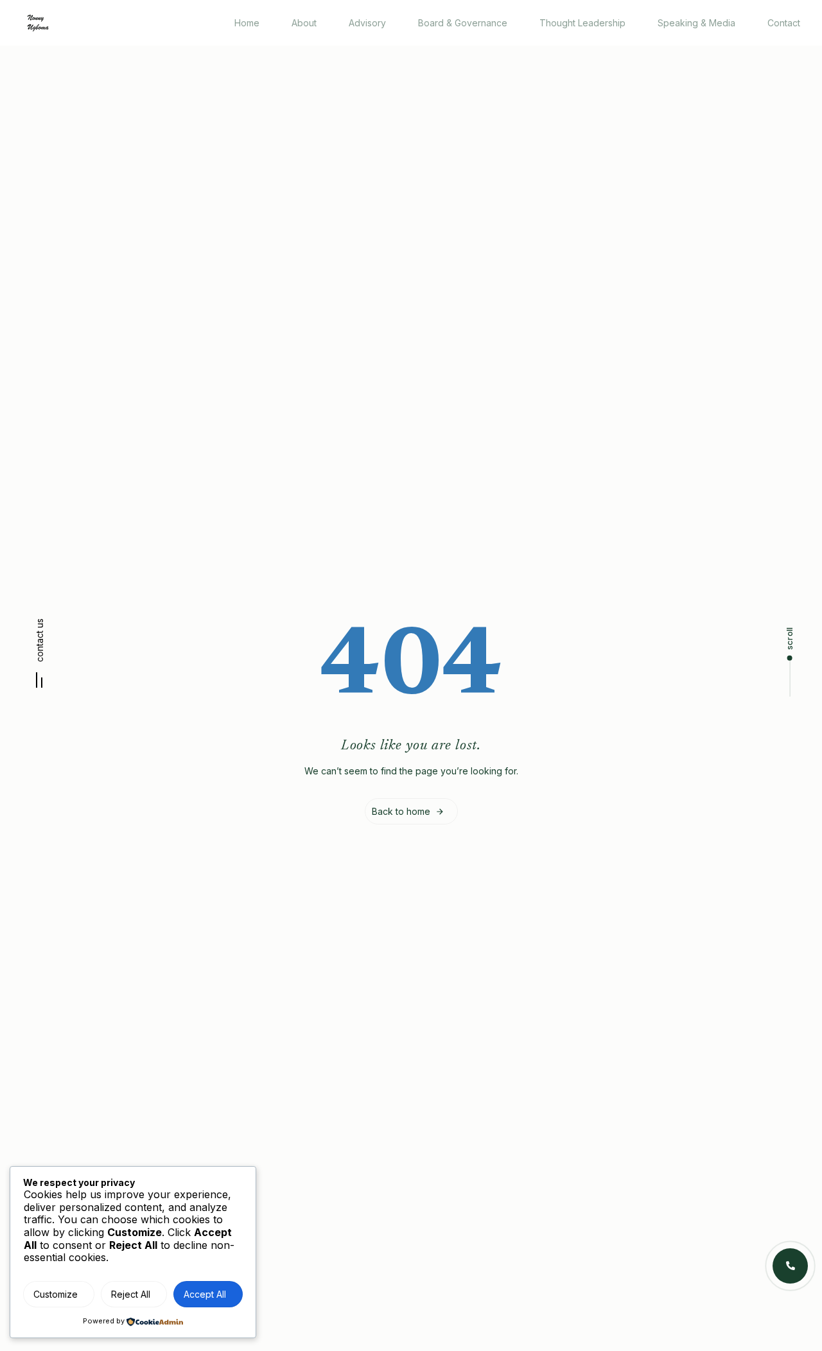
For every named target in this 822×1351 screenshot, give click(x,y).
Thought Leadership (582, 22)
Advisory (367, 22)
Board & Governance (462, 22)
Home (246, 22)
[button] (39, 657)
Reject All (130, 1294)
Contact (783, 22)
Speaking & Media (696, 22)
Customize (55, 1294)
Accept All (205, 1294)
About (304, 22)
